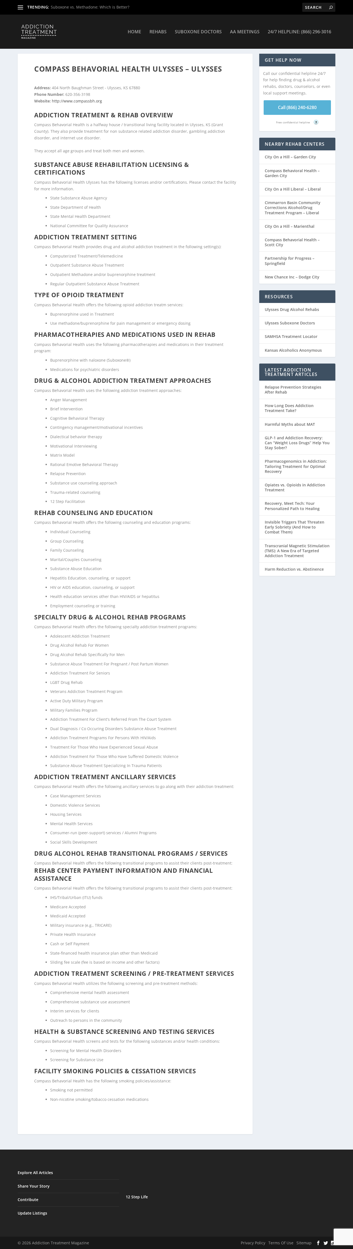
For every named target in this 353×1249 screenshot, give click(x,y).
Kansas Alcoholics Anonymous (293, 350)
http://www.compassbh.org (77, 101)
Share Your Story (34, 1186)
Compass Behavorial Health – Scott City (292, 242)
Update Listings (32, 1213)
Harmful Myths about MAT (290, 424)
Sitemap (304, 1242)
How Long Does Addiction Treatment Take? (289, 408)
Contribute (28, 1199)
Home (134, 32)
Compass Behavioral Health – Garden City (292, 173)
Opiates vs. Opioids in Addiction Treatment (295, 487)
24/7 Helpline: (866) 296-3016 (299, 32)
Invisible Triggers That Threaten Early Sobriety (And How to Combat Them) (294, 527)
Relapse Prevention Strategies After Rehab (293, 389)
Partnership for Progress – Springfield (289, 261)
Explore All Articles (35, 1172)
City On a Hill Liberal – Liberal (293, 189)
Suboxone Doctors (198, 32)
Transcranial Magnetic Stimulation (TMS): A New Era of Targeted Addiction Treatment (297, 550)
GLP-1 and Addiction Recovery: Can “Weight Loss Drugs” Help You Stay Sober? (297, 442)
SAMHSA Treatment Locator (291, 336)
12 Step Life (137, 1196)
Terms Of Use (280, 1242)
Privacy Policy (253, 1242)
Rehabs (158, 32)
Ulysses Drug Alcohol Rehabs (292, 309)
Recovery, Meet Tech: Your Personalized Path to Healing (292, 506)
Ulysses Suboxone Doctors (290, 323)
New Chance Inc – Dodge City (292, 277)
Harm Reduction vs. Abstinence (294, 569)
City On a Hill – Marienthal (289, 226)
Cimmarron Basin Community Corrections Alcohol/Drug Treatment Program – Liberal (292, 207)
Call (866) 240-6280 (297, 107)
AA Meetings (245, 32)
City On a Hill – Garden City (290, 156)
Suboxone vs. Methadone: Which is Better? (90, 7)
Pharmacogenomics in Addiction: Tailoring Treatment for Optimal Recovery (296, 466)
